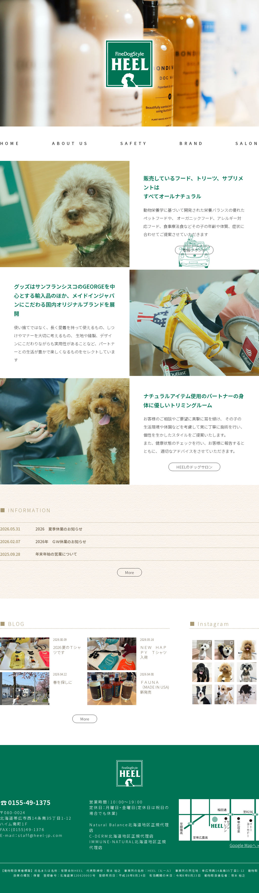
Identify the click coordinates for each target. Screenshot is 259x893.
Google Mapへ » (244, 845)
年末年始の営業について (56, 554)
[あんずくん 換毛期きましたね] (224, 650)
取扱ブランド (194, 250)
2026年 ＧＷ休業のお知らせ (60, 541)
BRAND (191, 143)
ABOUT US (70, 143)
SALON (247, 143)
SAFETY (133, 143)
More (129, 572)
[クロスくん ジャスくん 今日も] (246, 694)
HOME (10, 143)
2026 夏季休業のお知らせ (58, 528)
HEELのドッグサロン (194, 467)
